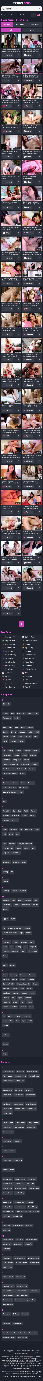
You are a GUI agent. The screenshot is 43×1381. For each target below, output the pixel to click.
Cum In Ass (6, 769)
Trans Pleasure (10, 669)
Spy (13, 998)
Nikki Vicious (7, 1267)
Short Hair (6, 988)
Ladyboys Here (10, 640)
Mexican (16, 905)
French (32, 815)
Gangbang (13, 829)
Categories (4, 15)
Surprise (5, 1007)
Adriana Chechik (8, 1071)
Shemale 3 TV (10, 637)
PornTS (27, 687)
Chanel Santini (7, 1109)
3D (8, 704)
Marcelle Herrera (31, 1239)
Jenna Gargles (7, 1184)
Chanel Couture (31, 1104)
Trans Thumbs (10, 662)
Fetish (26, 811)
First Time (6, 815)
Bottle (20, 736)
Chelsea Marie (20, 1109)
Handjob (12, 843)
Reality (5, 965)
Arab (30, 713)
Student (29, 1002)
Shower (15, 988)
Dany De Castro (19, 1127)
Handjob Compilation (25, 843)
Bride (35, 736)
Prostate (5, 951)
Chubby (16, 755)
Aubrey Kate (19, 1080)
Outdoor (28, 933)
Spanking (6, 998)
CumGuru (28, 665)
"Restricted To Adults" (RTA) (31, 1372)
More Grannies (10, 687)
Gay (21, 829)
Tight (23, 1021)
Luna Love (29, 1225)
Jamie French (7, 1179)
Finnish (33, 811)
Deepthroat (6, 783)
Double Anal (23, 787)
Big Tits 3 (8, 680)
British (5, 741)
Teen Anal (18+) (8, 1021)
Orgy (21, 933)
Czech (22, 773)
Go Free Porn (29, 637)
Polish (5, 947)
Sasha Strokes (8, 1295)
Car (4, 750)
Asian (36, 713)
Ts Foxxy (16, 1314)
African (5, 713)
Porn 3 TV (8, 683)
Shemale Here (10, 648)
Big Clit (13, 732)
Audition (16, 718)
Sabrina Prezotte (8, 1286)
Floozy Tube (29, 662)
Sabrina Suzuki (22, 1286)
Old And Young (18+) (14, 928)
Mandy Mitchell (8, 1239)
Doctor (23, 783)
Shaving (22, 979)
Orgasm (27, 928)
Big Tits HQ (29, 648)
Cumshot (32, 769)
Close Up (33, 755)
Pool (11, 947)
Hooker (26, 848)
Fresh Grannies (30, 655)
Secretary (23, 975)
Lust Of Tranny (10, 665)
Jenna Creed (32, 1179)
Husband (16, 853)
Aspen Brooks (7, 1080)
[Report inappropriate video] (19, 55)
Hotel (33, 848)
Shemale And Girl (8, 984)
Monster (35, 905)
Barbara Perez (7, 1090)
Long (32, 30)
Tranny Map (9, 658)
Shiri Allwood (7, 1300)
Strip (22, 1002)
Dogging (31, 783)
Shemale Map (10, 644)
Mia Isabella (18, 1244)
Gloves (37, 829)
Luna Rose (6, 1230)
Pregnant (33, 947)
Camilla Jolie (7, 1104)
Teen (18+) (27, 1016)
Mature (36, 900)
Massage (28, 900)
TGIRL (21, 3)
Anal (12, 713)
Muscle (5, 909)
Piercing (24, 942)
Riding (12, 965)
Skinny (29, 988)
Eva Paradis (17, 1141)
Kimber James (34, 1211)
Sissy (22, 988)
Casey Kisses (18, 1104)
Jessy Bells (30, 1184)
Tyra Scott (25, 1314)
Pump (5, 956)
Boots (13, 736)
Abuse (39, 1376)
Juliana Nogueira (20, 1188)
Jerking (5, 872)
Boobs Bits (8, 673)
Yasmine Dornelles (9, 1337)
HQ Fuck (7, 676)
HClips (28, 55)
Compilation (17, 760)
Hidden (18, 848)
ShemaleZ (8, 55)
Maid (13, 900)
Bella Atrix (18, 1090)
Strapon (15, 1002)
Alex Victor (20, 1071)
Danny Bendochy (33, 1123)
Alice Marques (7, 1076)
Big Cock (22, 732)
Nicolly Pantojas (21, 1263)
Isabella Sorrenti (8, 1170)
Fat (14, 811)
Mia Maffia (28, 1244)
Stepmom (28, 998)
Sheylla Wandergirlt (22, 1295)
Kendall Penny (32, 1207)
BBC (10, 727)
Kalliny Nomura (19, 1202)
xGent (27, 673)
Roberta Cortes (8, 1277)
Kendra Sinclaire (21, 1211)
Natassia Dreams (33, 1258)
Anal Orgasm (21, 713)
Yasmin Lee (33, 1333)
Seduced (32, 975)
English (39, 15)
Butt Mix (28, 651)
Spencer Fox (30, 1300)
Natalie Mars (7, 1258)
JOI (12, 872)
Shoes (35, 984)
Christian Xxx (32, 1109)
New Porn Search (31, 683)
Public (23, 951)
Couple (26, 760)
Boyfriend (28, 736)
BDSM (23, 727)
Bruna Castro (30, 1095)
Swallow (14, 1007)
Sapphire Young (8, 1291)
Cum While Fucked (19, 769)
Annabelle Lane (34, 1076)
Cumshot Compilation (10, 773)
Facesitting (6, 811)
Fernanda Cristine (8, 1151)
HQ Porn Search (30, 669)
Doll (4, 787)
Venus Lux (6, 1323)
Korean (5, 881)
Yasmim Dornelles (20, 1333)
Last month (20, 24)
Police (32, 942)
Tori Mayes (6, 1314)
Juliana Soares (34, 1188)
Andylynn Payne (20, 1076)
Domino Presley (8, 1132)
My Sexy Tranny (10, 655)
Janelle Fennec (20, 1179)
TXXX (7, 80)
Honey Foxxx (18, 1160)
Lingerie (23, 890)
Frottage (6, 820)
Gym (17, 834)
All (11, 30)
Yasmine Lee (22, 1337)
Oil (4, 928)
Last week (35, 24)
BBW (16, 727)
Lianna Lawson (18, 1225)
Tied (17, 1021)
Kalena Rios (7, 1202)
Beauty (30, 727)
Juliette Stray (19, 1193)
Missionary (26, 905)
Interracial (16, 862)
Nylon (13, 919)
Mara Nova (19, 1239)
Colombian (6, 760)
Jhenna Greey (7, 1188)
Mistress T (6, 1249)
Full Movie (15, 820)
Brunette (13, 741)
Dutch (20, 792)
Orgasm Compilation (10, 933)
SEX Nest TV (29, 658)
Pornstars (14, 15)
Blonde (5, 736)
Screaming (13, 975)
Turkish (5, 1025)
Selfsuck (6, 979)
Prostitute (14, 951)
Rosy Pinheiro (20, 1277)
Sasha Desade (34, 1291)
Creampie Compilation (10, 764)
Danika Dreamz (8, 1123)
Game (5, 829)
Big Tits (30, 732)
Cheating (35, 750)
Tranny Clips (9, 651)
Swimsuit (23, 1007)
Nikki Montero (34, 1263)
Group (11, 834)
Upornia (8, 106)
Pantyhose (6, 942)
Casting (10, 750)
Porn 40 (28, 680)
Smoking (16, 993)
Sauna (5, 975)
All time (7, 24)
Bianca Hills (28, 1090)
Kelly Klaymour (20, 1207)
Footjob (24, 815)
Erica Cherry (7, 1141)
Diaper (15, 783)
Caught (18, 750)
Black (37, 732)
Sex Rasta (28, 676)
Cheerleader (7, 755)
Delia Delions (31, 1127)
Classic (24, 755)
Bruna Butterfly (18, 1095)
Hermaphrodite (8, 848)
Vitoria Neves (17, 1323)
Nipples (5, 919)
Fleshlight (15, 815)
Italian (24, 862)
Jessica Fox (19, 1184)
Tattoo (10, 1016)
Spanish (32, 993)
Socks (24, 993)
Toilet (30, 1021)
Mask (20, 900)
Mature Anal (7, 905)
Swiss (31, 1007)
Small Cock (6, 993)
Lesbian (14, 890)
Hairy (4, 843)
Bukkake (21, 741)
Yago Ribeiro (7, 1333)
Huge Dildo (6, 853)
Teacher (18, 1016)
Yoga (4, 1054)
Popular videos (25, 15)
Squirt (20, 998)
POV (25, 947)
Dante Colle (7, 1127)
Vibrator (5, 1044)
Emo (4, 801)
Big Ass (5, 732)
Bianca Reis (7, 1095)
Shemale (31, 979)
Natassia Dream (19, 1258)
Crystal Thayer (7, 1113)
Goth (4, 834)
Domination (12, 787)
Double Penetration (9, 792)
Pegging (15, 942)
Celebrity (27, 750)
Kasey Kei (30, 1202)
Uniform (5, 1035)
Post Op (18, 947)
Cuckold (35, 764)
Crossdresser (25, 764)
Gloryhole (28, 829)
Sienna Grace (19, 1300)
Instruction (6, 862)
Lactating (6, 890)
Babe (4, 727)
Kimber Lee (6, 1216)
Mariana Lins (7, 1244)
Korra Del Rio (17, 1216)
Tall (4, 1016)
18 (4, 704)
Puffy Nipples (32, 951)
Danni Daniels (20, 1123)
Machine (6, 900)
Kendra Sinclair (8, 1211)
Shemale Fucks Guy (23, 984)
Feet (19, 811)
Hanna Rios (7, 1160)
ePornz (27, 644)
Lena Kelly (6, 1225)
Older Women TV (31, 640)
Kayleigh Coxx (7, 1207)
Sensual (14, 979)
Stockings (6, 1002)
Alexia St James (32, 1071)
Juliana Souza (7, 1193)
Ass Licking (7, 718)
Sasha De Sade (22, 1291)
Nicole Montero (8, 1263)
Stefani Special (8, 1304)
